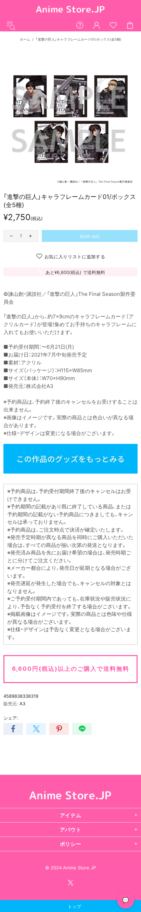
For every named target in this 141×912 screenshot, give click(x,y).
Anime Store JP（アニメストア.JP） (70, 9)
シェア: (10, 718)
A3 (22, 703)
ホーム (25, 39)
